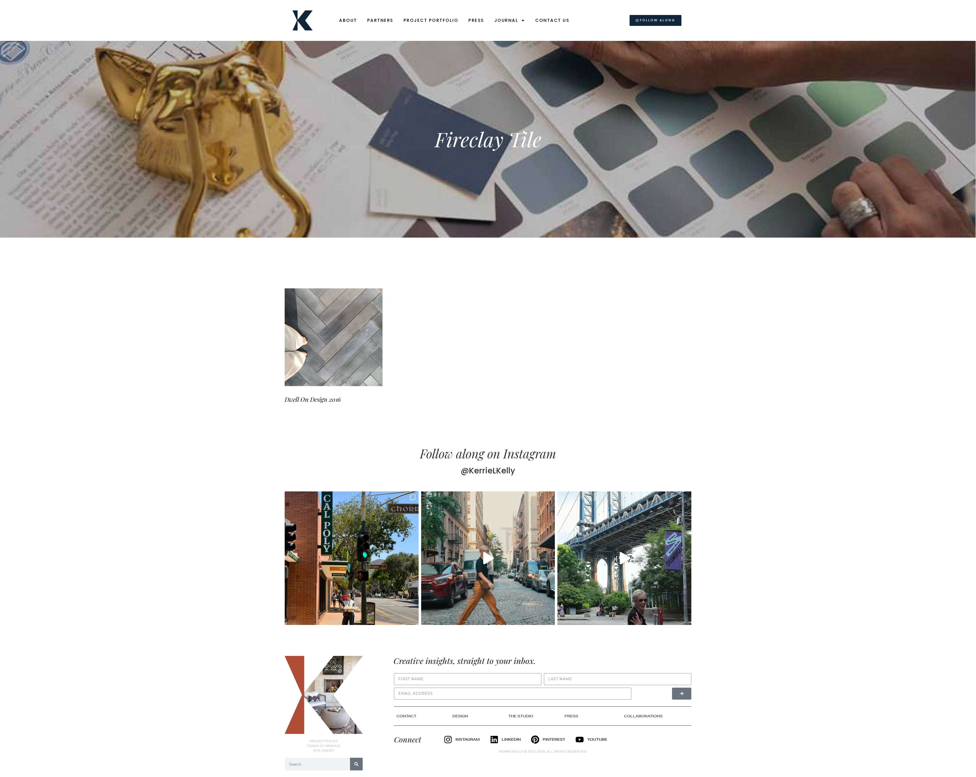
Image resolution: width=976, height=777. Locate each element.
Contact (406, 716)
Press (476, 20)
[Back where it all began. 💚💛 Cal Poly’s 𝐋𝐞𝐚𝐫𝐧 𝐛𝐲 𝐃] (352, 558)
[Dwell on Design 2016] (334, 337)
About (348, 20)
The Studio (520, 716)
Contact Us (552, 20)
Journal (506, 20)
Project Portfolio (431, 20)
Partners (380, 20)
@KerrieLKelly (488, 470)
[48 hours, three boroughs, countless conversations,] (624, 558)
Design (460, 716)
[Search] (356, 764)
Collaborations (643, 716)
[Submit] (681, 694)
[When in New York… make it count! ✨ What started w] (488, 558)
